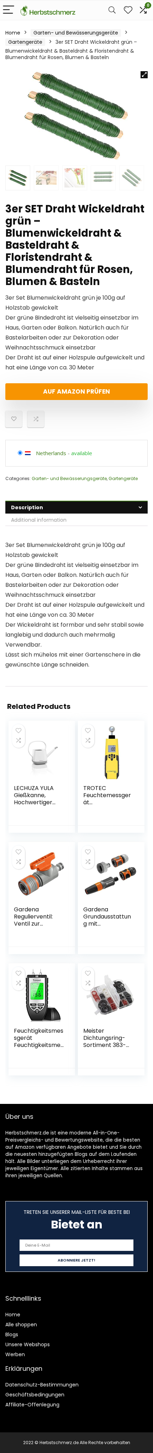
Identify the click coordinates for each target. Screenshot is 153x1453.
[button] (144, 74)
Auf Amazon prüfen (76, 391)
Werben (15, 1354)
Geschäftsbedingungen (34, 1394)
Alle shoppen (21, 1324)
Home (12, 32)
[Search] (112, 10)
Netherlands (51, 453)
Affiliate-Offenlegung (32, 1404)
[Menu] (8, 10)
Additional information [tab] (39, 519)
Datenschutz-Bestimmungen (42, 1384)
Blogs (11, 1334)
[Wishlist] (128, 10)
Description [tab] (27, 507)
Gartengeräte (25, 42)
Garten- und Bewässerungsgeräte (75, 32)
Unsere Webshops (27, 1344)
